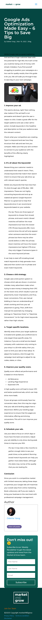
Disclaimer (8, 618)
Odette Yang (10, 41)
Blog (29, 41)
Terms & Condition (22, 616)
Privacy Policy (9, 616)
